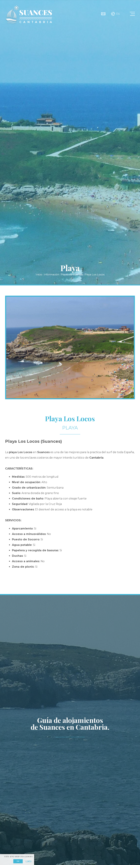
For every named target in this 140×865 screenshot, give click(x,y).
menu (132, 14)
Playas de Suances (72, 274)
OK (18, 861)
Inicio (39, 274)
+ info (28, 861)
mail (103, 14)
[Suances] (28, 15)
